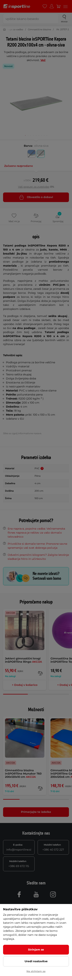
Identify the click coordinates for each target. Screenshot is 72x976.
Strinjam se (36, 949)
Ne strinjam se (36, 971)
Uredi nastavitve (36, 961)
